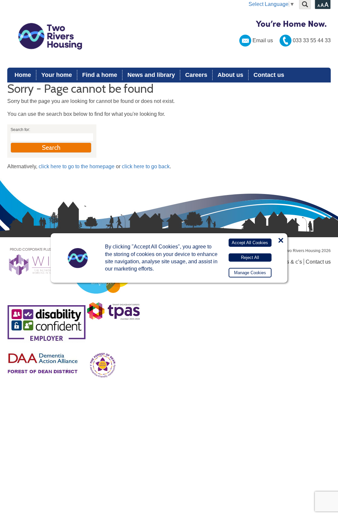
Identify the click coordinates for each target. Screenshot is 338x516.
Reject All (250, 257)
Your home (56, 75)
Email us (263, 40)
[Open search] (305, 4)
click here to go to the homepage (77, 166)
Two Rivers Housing (169, 36)
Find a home (99, 75)
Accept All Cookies (250, 242)
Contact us (269, 75)
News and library (151, 75)
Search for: (20, 130)
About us (230, 75)
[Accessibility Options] (323, 4)
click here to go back (146, 166)
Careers (196, 75)
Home (23, 75)
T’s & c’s (292, 262)
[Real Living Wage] (102, 297)
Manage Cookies (250, 272)
